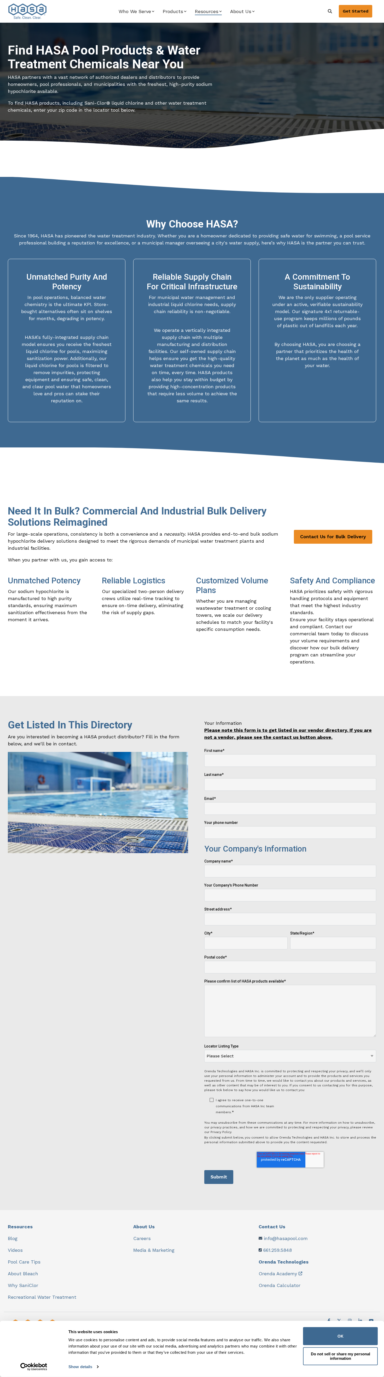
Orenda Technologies (284, 1262)
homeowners (22, 84)
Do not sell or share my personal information (340, 1356)
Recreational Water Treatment (42, 1297)
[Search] (330, 11)
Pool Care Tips (24, 1262)
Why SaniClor (23, 1285)
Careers (142, 1238)
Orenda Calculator (279, 1285)
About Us (144, 1226)
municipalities (109, 84)
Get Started (355, 11)
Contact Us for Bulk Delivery (333, 536)
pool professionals (60, 84)
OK (341, 1336)
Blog (13, 1238)
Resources (20, 1226)
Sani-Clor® (97, 103)
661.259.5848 (277, 1250)
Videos (15, 1250)
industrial (158, 304)
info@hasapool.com (286, 1238)
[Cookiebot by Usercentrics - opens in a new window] (34, 1367)
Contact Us (272, 1226)
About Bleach (23, 1273)
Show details (80, 1366)
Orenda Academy (278, 1273)
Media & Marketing (153, 1250)
